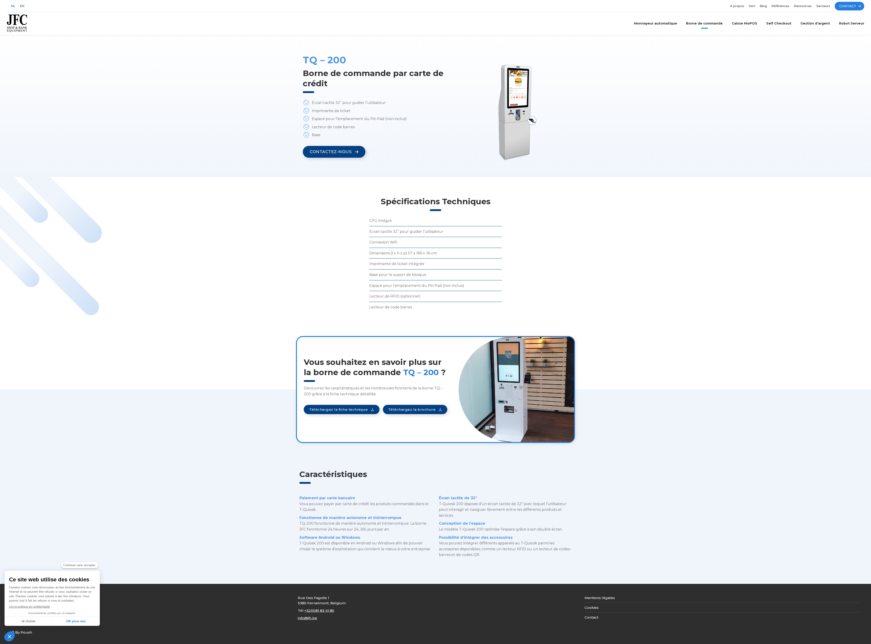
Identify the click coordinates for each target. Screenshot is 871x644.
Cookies (592, 607)
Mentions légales (600, 598)
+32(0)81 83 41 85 (319, 610)
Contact (591, 617)
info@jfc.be (307, 618)
